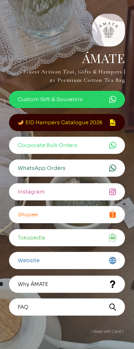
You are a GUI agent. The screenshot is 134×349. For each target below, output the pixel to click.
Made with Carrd (107, 331)
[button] (67, 99)
